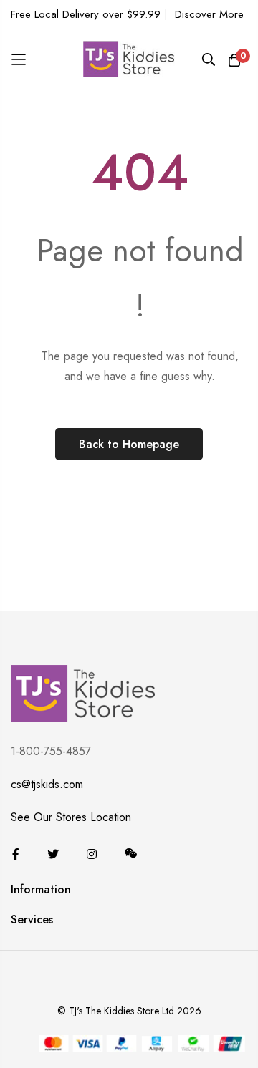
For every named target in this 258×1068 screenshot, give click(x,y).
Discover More (209, 14)
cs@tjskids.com (47, 784)
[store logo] (129, 59)
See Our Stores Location (71, 817)
